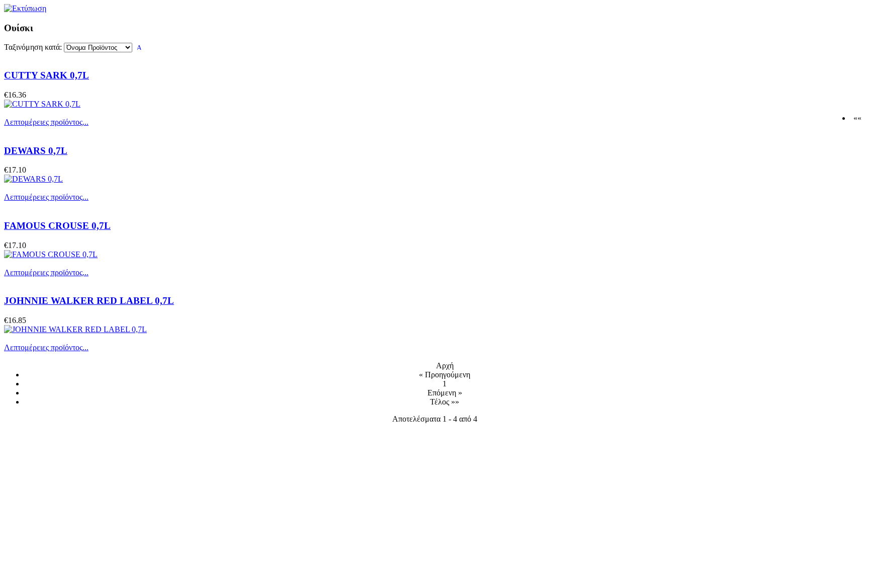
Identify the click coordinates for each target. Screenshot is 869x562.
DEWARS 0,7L (35, 150)
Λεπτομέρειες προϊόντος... (46, 122)
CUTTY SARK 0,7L (46, 75)
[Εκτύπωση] (25, 6)
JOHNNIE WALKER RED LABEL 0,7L (89, 300)
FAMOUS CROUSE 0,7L (57, 225)
